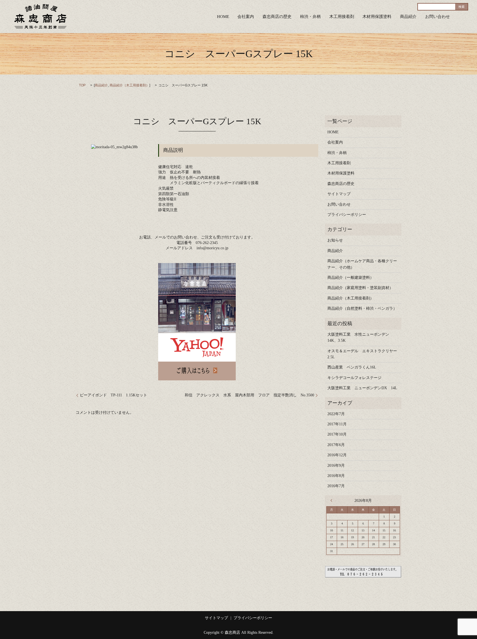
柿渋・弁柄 (310, 16)
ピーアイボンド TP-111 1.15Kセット (113, 395)
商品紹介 (408, 16)
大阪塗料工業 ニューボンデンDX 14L (362, 388)
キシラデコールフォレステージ (356, 378)
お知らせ (335, 240)
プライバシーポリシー (346, 215)
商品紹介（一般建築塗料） (350, 277)
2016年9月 (336, 465)
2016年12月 (337, 455)
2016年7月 (336, 486)
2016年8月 (336, 476)
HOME (223, 16)
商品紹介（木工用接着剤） (129, 85)
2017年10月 (337, 434)
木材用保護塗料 (376, 16)
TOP (82, 85)
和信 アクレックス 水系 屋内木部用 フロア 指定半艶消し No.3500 (249, 395)
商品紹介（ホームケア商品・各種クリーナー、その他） (362, 264)
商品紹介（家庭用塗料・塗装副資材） (360, 288)
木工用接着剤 (341, 16)
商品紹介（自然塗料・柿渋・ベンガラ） (362, 308)
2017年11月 (337, 424)
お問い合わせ (437, 16)
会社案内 (245, 16)
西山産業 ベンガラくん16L (351, 367)
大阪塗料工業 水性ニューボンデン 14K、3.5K (360, 337)
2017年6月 (336, 445)
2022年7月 (336, 414)
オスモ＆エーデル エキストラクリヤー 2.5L (363, 354)
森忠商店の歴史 (277, 16)
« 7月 (332, 500)
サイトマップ (339, 194)
